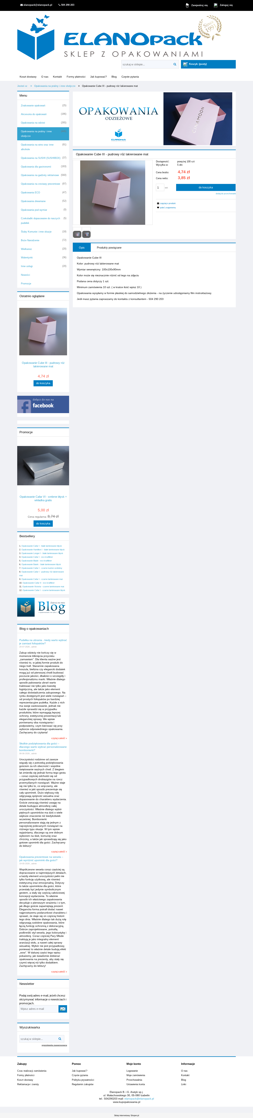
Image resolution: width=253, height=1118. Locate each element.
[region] (154, 119)
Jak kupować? (79, 1071)
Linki (183, 1084)
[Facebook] (43, 404)
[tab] (82, 247)
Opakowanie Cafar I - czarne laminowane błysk (44, 590)
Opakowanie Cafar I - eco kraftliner (37, 557)
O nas (184, 1071)
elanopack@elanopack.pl (139, 1098)
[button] (166, 203)
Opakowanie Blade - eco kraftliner (36, 561)
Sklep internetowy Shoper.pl (126, 1115)
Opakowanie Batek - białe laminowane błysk (41, 564)
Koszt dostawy (25, 1080)
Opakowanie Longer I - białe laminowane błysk (42, 553)
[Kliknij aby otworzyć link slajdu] (154, 119)
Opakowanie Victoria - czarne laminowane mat (43, 586)
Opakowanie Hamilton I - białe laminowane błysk (43, 549)
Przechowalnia (134, 1080)
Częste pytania (80, 1075)
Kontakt (185, 1075)
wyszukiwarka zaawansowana (54, 1045)
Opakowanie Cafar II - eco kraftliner (39, 583)
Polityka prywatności (83, 1080)
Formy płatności (25, 1075)
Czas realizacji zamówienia (31, 1071)
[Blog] (43, 607)
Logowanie (132, 1071)
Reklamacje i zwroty (28, 1084)
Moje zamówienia (135, 1075)
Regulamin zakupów (82, 1084)
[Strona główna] (119, 36)
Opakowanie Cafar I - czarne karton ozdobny (41, 568)
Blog (183, 1080)
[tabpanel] (154, 278)
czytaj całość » (59, 738)
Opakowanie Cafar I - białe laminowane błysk (41, 546)
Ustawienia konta (135, 1084)
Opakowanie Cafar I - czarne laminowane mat (42, 579)
